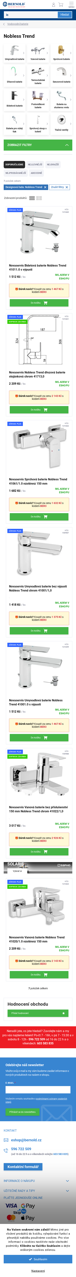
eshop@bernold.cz (26, 1140)
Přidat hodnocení (20, 1013)
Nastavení (38, 1271)
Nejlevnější (35, 164)
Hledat (65, 14)
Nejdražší (53, 164)
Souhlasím (40, 1259)
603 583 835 (45, 1043)
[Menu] (71, 4)
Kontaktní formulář (23, 1167)
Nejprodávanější (16, 173)
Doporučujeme (14, 164)
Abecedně (36, 173)
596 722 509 (37, 1039)
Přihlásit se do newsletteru (22, 1112)
